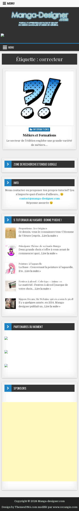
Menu (11, 3)
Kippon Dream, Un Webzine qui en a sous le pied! (46, 299)
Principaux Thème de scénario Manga (40, 246)
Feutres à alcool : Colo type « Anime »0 (40, 281)
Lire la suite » (50, 235)
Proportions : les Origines (33, 228)
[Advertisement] (39, 441)
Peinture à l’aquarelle (30, 263)
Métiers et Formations (39, 135)
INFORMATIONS (41, 129)
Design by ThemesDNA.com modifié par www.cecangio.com (39, 507)
